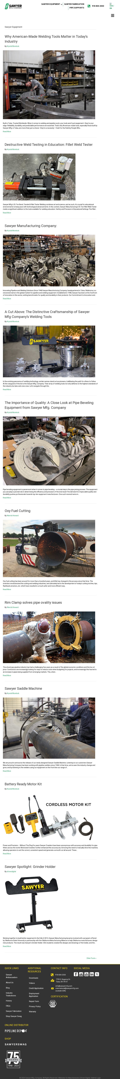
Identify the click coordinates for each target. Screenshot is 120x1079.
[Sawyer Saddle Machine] (49, 728)
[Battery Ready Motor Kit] (49, 817)
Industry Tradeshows (11, 994)
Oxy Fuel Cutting (17, 511)
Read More (7, 131)
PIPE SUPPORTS (76, 8)
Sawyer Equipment (50, 4)
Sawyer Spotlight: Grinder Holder (30, 867)
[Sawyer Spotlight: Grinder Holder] (32, 905)
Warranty (32, 1011)
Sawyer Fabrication (74, 4)
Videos (32, 983)
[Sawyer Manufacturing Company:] (49, 260)
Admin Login (96, 1078)
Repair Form (34, 1001)
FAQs (8, 1006)
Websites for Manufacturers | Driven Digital (74, 1078)
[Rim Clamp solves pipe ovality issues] (49, 637)
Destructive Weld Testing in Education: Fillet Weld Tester (49, 144)
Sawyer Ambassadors (11, 976)
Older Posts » (91, 958)
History (9, 1001)
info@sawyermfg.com (64, 986)
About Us (9, 982)
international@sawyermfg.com (67, 988)
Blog (8, 988)
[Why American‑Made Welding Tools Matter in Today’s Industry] (49, 85)
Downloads (33, 978)
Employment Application (34, 994)
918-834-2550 (98, 6)
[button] (61, 4)
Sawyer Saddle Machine (23, 688)
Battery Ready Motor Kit (23, 784)
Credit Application (36, 988)
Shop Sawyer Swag (14, 1016)
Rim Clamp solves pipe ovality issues (33, 602)
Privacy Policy (35, 1006)
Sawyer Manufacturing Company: (31, 226)
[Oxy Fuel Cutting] (49, 548)
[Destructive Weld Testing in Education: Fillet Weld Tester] (39, 177)
